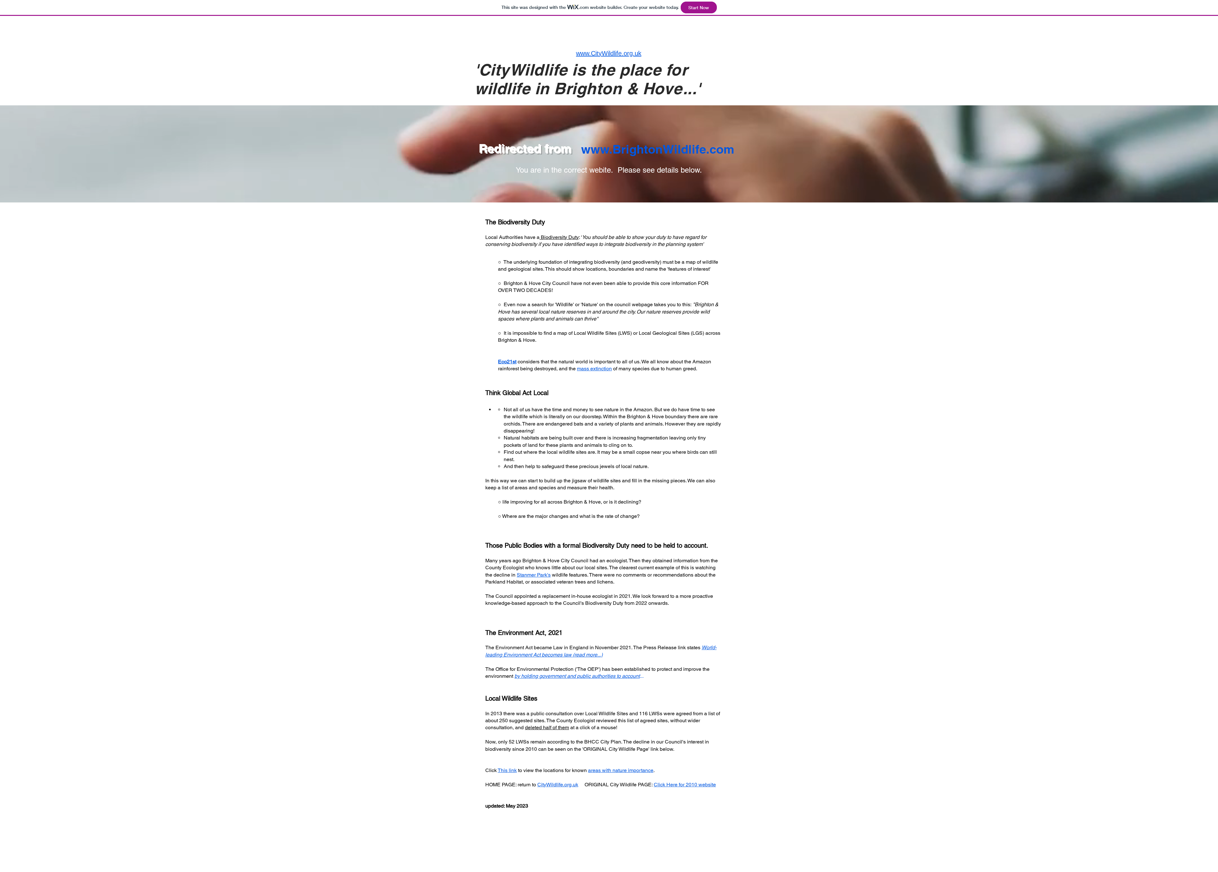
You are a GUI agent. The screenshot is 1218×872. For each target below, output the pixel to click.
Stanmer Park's (534, 575)
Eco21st (507, 362)
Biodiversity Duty (560, 237)
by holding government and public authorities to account (577, 676)
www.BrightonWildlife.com (657, 149)
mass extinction (594, 369)
